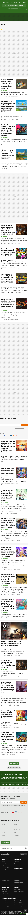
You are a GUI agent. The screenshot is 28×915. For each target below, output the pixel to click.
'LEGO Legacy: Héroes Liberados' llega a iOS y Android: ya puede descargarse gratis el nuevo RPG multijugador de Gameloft (8, 446)
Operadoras (12, 784)
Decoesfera (4, 891)
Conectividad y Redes (19, 838)
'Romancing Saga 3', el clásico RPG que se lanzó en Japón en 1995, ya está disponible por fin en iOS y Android (8, 578)
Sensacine (16, 871)
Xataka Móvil (4, 863)
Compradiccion (5, 893)
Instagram (11, 435)
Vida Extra (16, 863)
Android (24, 784)
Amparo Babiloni (8, 655)
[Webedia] (5, 855)
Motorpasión (17, 880)
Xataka (3, 861)
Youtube (7, 435)
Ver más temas (5, 842)
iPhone (3, 835)
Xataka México (5, 900)
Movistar (18, 784)
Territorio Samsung (19, 829)
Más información (22, 913)
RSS (14, 435)
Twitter (1, 435)
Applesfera (4, 865)
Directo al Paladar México (7, 906)
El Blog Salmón (17, 889)
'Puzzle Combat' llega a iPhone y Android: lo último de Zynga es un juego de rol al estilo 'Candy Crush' (8, 252)
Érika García (7, 756)
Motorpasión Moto (18, 882)
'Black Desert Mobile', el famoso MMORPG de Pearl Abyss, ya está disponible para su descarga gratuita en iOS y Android (8, 523)
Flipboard (17, 435)
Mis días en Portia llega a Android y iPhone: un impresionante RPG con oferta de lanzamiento (7, 154)
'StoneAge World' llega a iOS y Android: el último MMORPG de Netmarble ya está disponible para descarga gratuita (8, 278)
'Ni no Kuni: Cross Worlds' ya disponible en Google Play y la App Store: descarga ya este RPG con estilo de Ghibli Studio (8, 106)
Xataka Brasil (4, 902)
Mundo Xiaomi (5, 869)
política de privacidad (19, 428)
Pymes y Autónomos (19, 891)
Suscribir (24, 425)
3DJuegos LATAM (18, 900)
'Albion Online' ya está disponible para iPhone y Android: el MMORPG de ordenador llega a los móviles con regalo (8, 229)
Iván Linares (7, 96)
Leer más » (24, 94)
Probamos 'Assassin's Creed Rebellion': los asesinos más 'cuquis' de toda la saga (11, 643)
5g (15, 832)
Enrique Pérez (8, 705)
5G (19, 29)
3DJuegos (16, 861)
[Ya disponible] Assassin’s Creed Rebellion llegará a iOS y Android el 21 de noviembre (8, 663)
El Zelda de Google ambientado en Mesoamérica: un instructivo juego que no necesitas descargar (7, 84)
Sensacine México (18, 902)
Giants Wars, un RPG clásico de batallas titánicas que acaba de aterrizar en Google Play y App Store (7, 737)
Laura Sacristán (8, 243)
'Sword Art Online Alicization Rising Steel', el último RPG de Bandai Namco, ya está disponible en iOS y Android (8, 551)
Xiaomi (3, 827)
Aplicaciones (4, 90)
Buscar (26, 848)
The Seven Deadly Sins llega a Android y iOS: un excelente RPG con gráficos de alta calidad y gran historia (8, 303)
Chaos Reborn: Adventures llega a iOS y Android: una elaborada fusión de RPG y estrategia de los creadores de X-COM (7, 687)
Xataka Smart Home (6, 867)
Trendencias (4, 889)
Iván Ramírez (7, 119)
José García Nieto (9, 618)
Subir (22, 854)
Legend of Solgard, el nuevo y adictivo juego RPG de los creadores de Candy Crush (8, 714)
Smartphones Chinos (7, 838)
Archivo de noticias (15, 767)
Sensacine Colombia (19, 904)
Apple (15, 824)
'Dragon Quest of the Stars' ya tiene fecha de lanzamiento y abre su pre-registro (7, 470)
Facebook (4, 435)
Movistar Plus (14, 29)
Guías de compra (6, 829)
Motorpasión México (19, 906)
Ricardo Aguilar (8, 485)
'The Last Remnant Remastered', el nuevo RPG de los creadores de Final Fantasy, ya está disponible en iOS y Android (7, 495)
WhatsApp (17, 835)
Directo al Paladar (6, 880)
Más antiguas (14, 763)
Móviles (24, 29)
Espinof (16, 873)
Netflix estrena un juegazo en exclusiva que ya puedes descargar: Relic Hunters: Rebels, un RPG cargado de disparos (8, 130)
